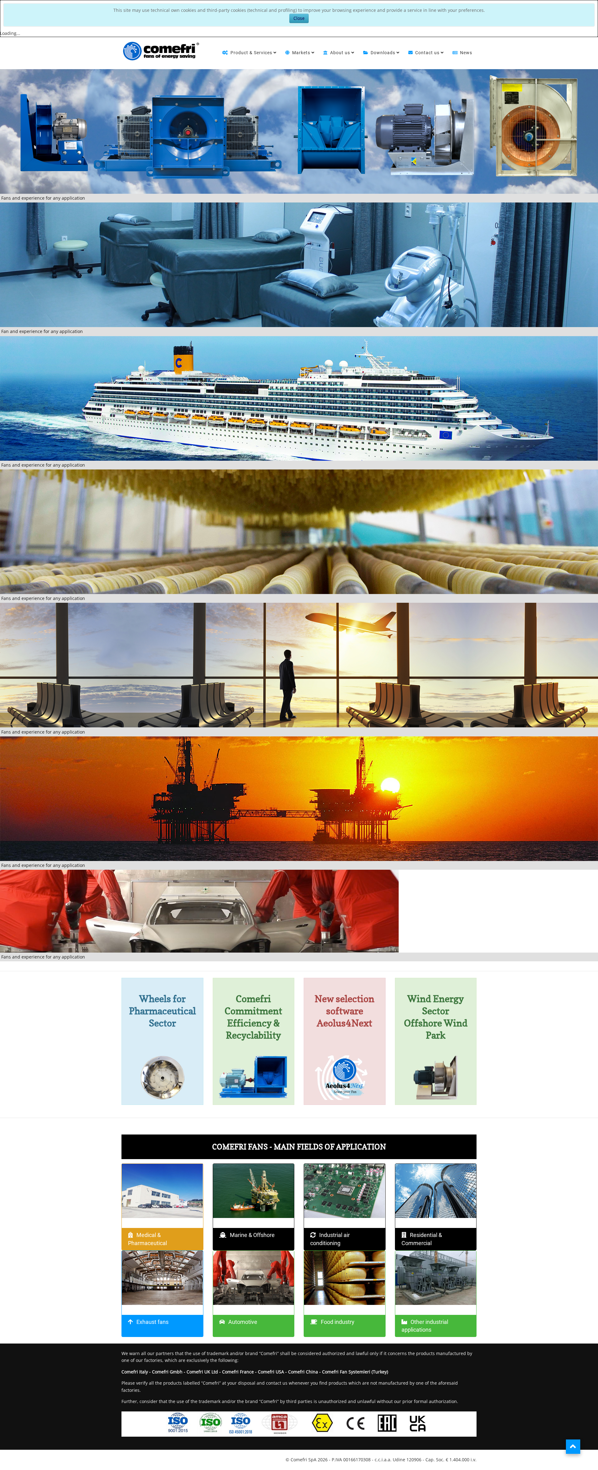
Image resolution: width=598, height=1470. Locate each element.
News (466, 52)
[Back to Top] (573, 1446)
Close (299, 18)
